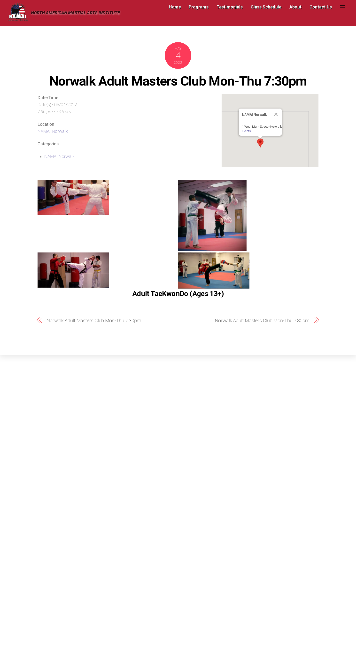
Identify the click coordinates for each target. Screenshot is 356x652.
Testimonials (230, 6)
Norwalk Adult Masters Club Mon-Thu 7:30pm (178, 81)
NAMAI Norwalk (53, 131)
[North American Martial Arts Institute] (18, 19)
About (295, 6)
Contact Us (321, 6)
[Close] (276, 114)
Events (246, 131)
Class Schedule (266, 6)
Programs (199, 6)
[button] (260, 143)
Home (175, 6)
